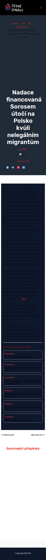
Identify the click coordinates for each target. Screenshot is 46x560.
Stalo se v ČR (23, 161)
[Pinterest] (18, 167)
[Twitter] (13, 167)
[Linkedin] (23, 167)
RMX (23, 298)
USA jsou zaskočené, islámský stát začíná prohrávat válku (18, 519)
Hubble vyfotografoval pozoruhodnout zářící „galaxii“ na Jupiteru (19, 487)
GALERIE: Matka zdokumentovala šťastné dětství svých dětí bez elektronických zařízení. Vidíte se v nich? (21, 465)
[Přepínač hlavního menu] (41, 7)
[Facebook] (7, 167)
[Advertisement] (23, 63)
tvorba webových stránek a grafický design (23, 543)
